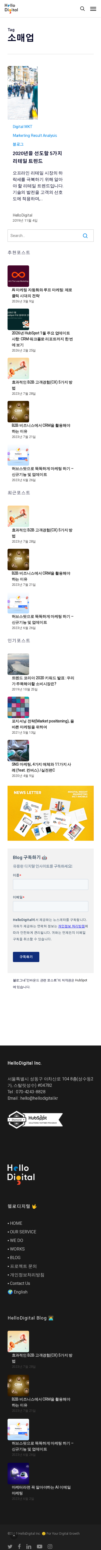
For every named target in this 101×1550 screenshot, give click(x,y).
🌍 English (17, 1292)
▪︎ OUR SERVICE (22, 1231)
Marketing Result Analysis (35, 136)
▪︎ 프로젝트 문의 (22, 1266)
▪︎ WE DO (15, 1240)
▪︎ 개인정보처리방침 (26, 1274)
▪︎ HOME (15, 1223)
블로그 (18, 145)
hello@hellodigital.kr (39, 1098)
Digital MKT (23, 127)
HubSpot (81, 980)
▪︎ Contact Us (19, 1283)
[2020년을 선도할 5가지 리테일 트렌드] (23, 93)
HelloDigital (22, 215)
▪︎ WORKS (16, 1249)
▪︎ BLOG (14, 1257)
